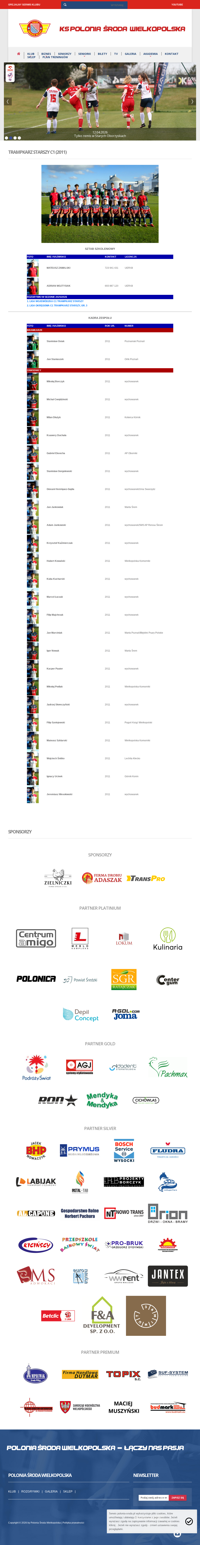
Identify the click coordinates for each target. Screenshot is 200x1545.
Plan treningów (55, 57)
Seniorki (84, 53)
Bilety (102, 53)
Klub (30, 53)
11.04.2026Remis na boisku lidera (100, 134)
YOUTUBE (177, 4)
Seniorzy (64, 53)
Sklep (31, 57)
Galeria (130, 53)
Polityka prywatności (73, 1522)
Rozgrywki (30, 1491)
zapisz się (177, 1497)
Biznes (46, 53)
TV (116, 53)
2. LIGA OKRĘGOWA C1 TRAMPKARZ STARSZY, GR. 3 (57, 305)
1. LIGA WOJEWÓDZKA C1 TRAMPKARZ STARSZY (55, 301)
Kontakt (172, 53)
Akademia (150, 53)
